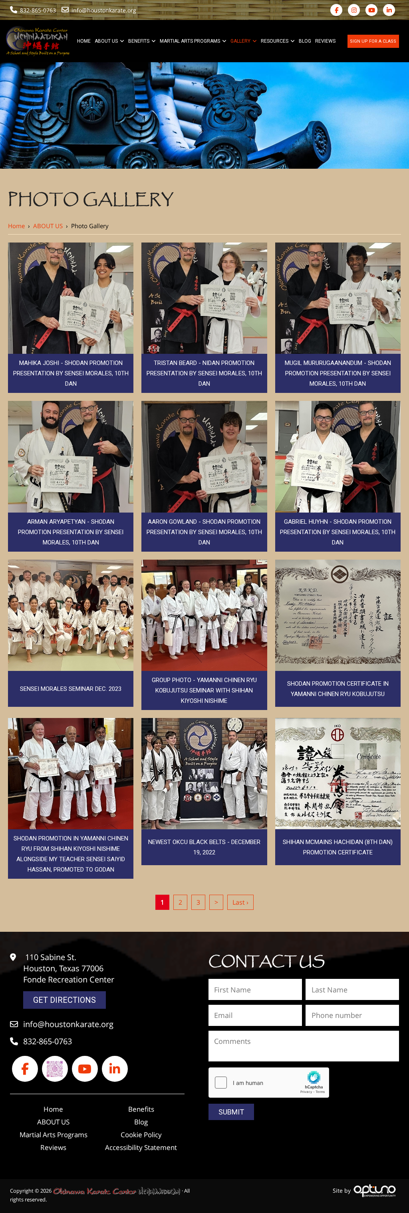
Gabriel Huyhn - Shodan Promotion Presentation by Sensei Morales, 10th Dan (337, 532)
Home (16, 226)
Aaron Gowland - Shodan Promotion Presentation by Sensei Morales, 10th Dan (204, 532)
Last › (240, 902)
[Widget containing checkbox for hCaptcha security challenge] (268, 1082)
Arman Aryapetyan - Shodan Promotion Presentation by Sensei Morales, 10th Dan (70, 532)
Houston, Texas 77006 (63, 968)
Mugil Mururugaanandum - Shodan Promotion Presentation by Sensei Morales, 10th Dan (338, 373)
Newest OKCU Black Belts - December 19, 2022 (204, 847)
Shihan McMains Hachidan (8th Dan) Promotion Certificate (338, 847)
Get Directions (64, 1000)
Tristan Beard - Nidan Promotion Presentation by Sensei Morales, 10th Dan (204, 373)
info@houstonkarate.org (104, 10)
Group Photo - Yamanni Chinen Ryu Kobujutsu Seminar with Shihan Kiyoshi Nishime (204, 690)
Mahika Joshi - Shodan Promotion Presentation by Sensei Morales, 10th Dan (71, 373)
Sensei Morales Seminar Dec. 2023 (70, 688)
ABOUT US (48, 226)
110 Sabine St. (50, 957)
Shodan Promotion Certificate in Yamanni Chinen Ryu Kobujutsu (338, 689)
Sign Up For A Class (373, 41)
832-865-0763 (38, 10)
